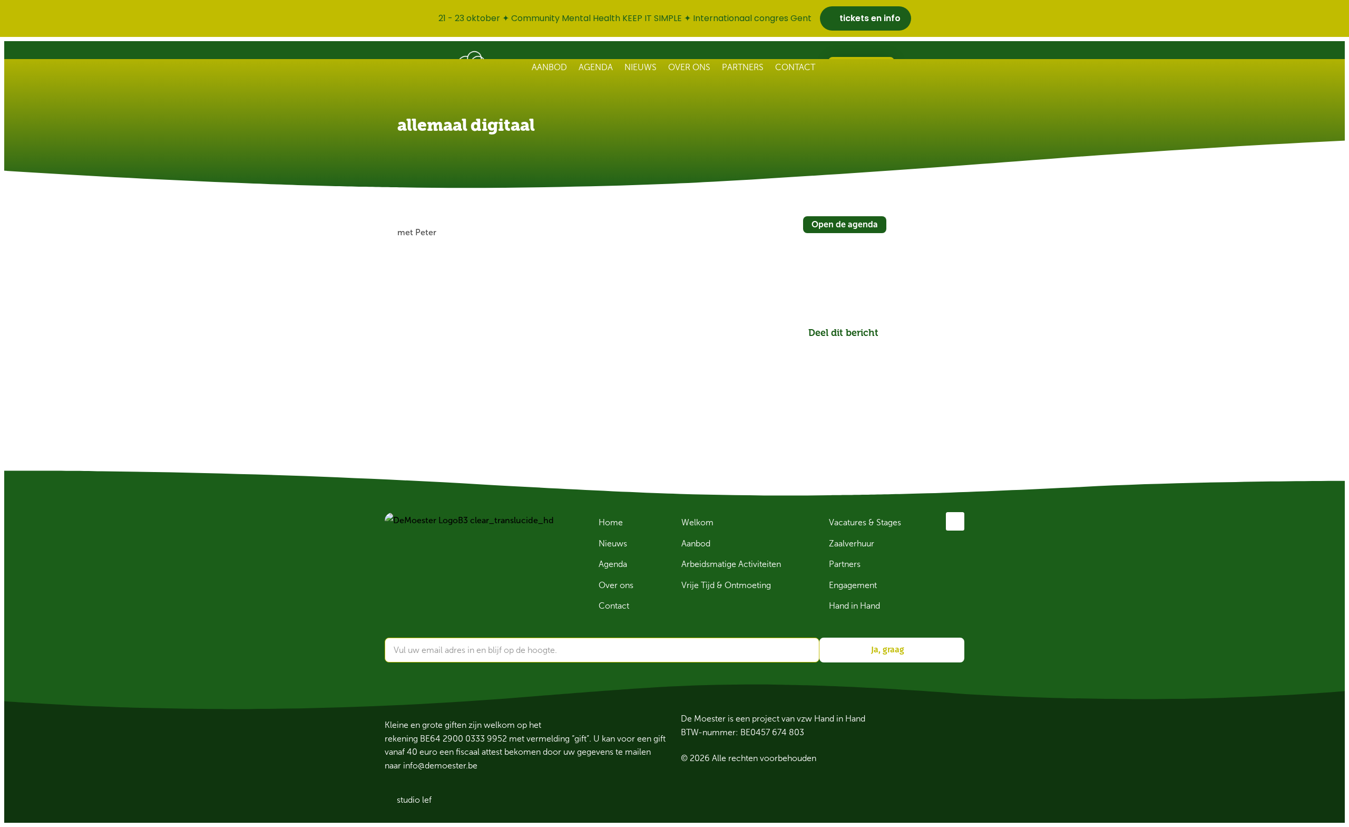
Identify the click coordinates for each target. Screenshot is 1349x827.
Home (611, 522)
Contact (795, 67)
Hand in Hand (854, 605)
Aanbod (549, 67)
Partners (743, 67)
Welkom (697, 522)
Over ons (689, 67)
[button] (820, 349)
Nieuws (640, 67)
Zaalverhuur (851, 543)
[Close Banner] (1339, 18)
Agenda (596, 67)
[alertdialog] (674, 18)
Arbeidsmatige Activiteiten (731, 564)
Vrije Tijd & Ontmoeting (726, 585)
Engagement (853, 585)
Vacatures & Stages (865, 522)
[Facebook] (955, 521)
